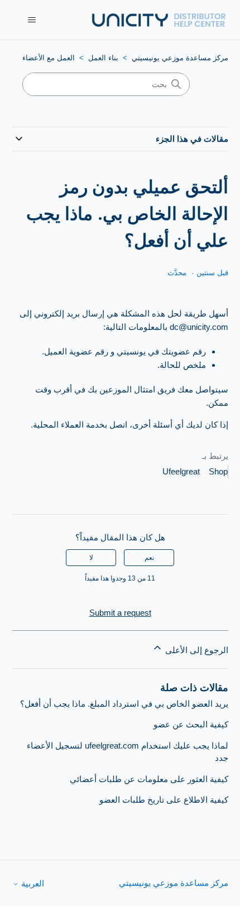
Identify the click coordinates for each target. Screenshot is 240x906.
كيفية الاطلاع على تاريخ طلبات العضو (163, 799)
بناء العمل (103, 58)
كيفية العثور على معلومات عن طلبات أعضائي (149, 779)
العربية (31, 883)
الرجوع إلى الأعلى (195, 650)
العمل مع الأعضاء (48, 58)
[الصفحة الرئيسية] (158, 19)
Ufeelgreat (181, 471)
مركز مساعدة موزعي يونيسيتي (180, 58)
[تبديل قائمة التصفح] (32, 20)
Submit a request (120, 612)
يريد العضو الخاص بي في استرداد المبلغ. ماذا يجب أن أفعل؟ (124, 703)
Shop (218, 471)
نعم (149, 558)
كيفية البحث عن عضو (190, 724)
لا (91, 558)
